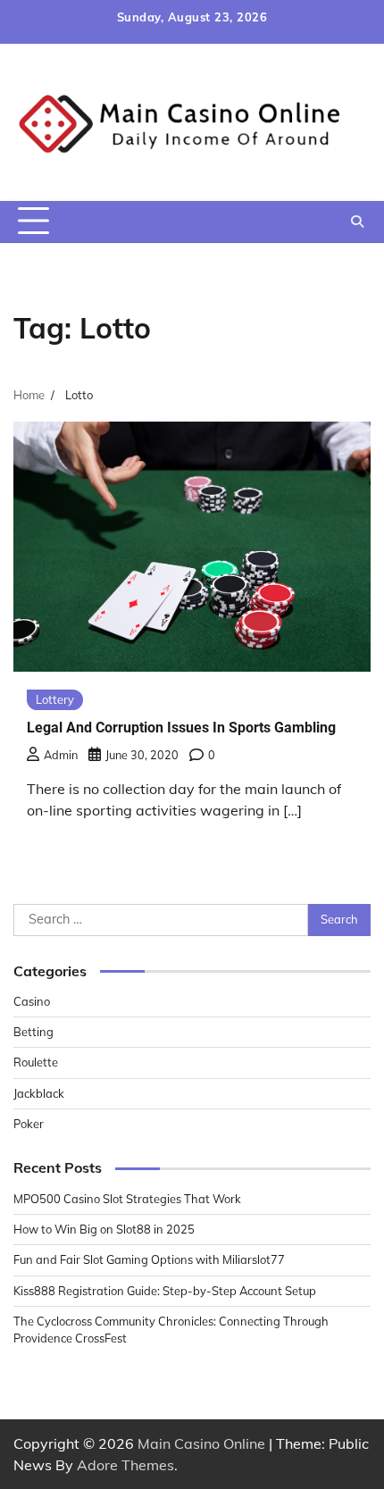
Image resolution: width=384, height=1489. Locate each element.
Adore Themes (125, 1465)
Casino (31, 1001)
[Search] (357, 221)
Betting (33, 1032)
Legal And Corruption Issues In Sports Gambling (181, 727)
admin (61, 755)
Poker (28, 1124)
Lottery (55, 699)
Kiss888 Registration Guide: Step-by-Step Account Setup (164, 1291)
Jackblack (38, 1093)
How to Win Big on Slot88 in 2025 (104, 1229)
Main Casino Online (201, 1443)
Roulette (35, 1062)
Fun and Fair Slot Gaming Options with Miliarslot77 (149, 1259)
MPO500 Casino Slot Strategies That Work (127, 1199)
